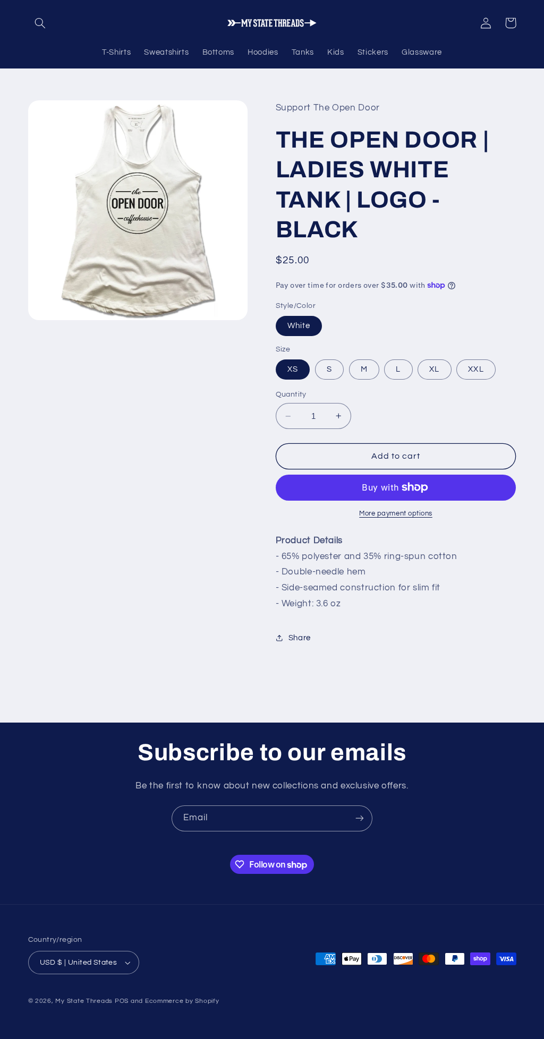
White (298, 326)
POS (122, 1001)
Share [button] (299, 638)
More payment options (395, 513)
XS (292, 369)
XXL (475, 369)
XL (434, 369)
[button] (40, 23)
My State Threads (84, 1001)
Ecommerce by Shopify (182, 1001)
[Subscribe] (359, 818)
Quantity (291, 394)
